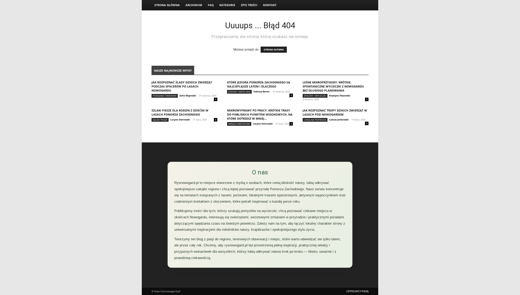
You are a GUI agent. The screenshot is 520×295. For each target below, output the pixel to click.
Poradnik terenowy (165, 95)
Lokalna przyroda (315, 119)
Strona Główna (167, 5)
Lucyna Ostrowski (180, 119)
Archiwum (193, 5)
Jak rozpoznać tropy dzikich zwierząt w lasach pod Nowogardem (335, 112)
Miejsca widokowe (239, 123)
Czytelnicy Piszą (357, 291)
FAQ (211, 5)
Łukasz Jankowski (339, 119)
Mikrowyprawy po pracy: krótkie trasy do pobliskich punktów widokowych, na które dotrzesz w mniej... (259, 114)
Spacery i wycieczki (315, 95)
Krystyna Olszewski (339, 95)
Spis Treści (249, 5)
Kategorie (227, 5)
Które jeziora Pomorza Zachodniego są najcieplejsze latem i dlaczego (258, 84)
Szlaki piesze (160, 119)
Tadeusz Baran (261, 91)
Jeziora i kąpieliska (239, 91)
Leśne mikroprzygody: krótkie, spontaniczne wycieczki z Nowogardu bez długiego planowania (333, 86)
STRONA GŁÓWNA (274, 49)
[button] (363, 5)
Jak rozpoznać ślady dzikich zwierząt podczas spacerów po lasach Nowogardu (182, 86)
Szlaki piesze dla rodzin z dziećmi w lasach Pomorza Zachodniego (180, 112)
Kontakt (269, 5)
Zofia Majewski (187, 95)
